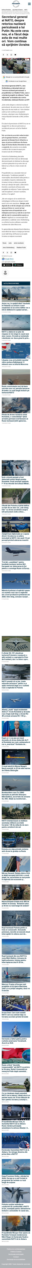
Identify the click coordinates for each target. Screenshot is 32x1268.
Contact (16, 1257)
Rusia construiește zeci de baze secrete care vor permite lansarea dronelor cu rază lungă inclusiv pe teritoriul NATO (15, 389)
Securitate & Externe (18, 9)
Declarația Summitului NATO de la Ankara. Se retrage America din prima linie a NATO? (15, 1152)
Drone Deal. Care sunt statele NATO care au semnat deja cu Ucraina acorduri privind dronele (15, 1015)
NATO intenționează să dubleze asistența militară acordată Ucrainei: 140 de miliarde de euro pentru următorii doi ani (15, 824)
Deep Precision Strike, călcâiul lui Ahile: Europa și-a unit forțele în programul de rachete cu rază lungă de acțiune (15, 1179)
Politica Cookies (16, 1252)
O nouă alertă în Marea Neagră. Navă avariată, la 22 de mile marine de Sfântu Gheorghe (16, 768)
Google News (9, 259)
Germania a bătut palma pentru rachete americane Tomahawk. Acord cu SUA (14, 1041)
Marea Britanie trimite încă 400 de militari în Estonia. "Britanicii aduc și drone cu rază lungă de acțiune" (15, 904)
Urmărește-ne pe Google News (17, 81)
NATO (25, 9)
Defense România (6, 9)
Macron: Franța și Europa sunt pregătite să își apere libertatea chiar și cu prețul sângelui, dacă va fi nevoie (16, 987)
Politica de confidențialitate (16, 1249)
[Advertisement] (16, 442)
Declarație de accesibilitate (16, 1259)
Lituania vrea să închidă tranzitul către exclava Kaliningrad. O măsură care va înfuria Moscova (15, 362)
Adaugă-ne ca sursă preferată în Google (17, 77)
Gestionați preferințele (16, 1254)
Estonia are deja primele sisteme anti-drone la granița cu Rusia (15, 850)
